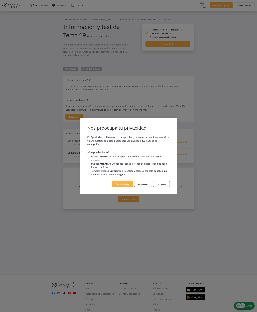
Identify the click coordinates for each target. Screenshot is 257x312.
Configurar (143, 184)
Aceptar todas (122, 184)
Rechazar (161, 184)
